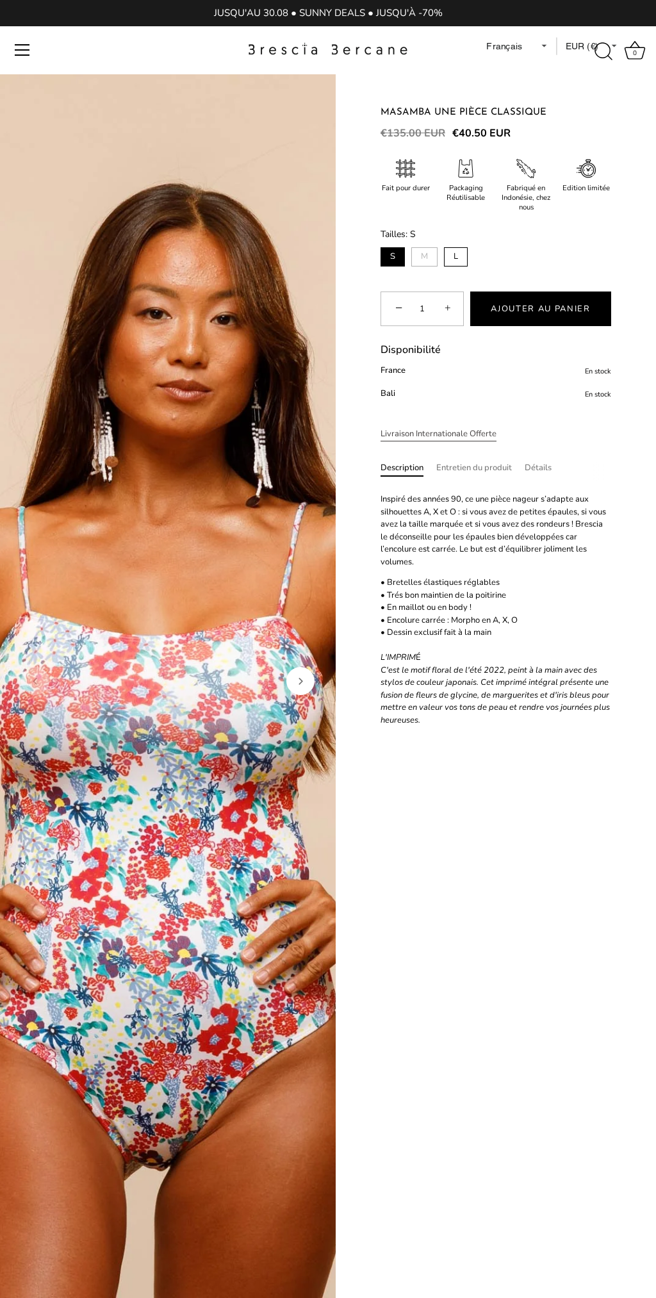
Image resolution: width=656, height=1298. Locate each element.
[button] (35, 681)
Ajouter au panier (541, 309)
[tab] (408, 468)
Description (402, 467)
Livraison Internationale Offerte (438, 434)
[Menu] (22, 50)
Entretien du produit (474, 467)
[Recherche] (603, 52)
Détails (538, 467)
